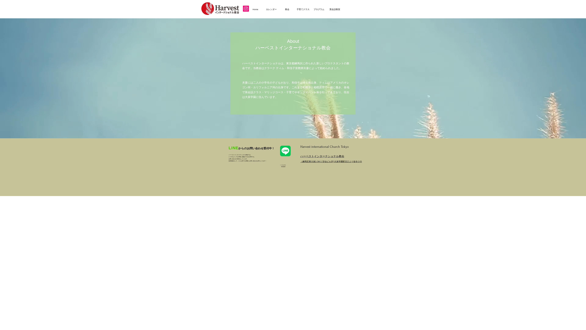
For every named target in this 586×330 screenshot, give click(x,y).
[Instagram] (246, 9)
